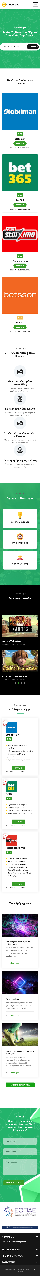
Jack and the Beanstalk (15, 676)
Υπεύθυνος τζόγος (12, 999)
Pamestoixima (20, 261)
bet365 (20, 200)
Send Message (13, 1182)
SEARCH (34, 47)
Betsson (20, 322)
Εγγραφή (20, 143)
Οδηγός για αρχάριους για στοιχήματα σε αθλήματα (20, 1052)
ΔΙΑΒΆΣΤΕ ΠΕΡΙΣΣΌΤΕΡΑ (20, 1085)
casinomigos (13, 963)
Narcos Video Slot (12, 641)
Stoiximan (20, 138)
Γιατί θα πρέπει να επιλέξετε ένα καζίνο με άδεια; (18, 942)
